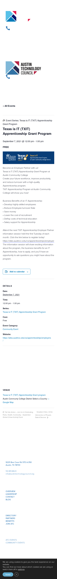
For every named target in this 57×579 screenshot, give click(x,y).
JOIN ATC (10, 523)
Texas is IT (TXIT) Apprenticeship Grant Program (24, 311)
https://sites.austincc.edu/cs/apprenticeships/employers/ (29, 240)
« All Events (9, 105)
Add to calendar (17, 271)
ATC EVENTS (11, 540)
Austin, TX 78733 (13, 465)
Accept (8, 574)
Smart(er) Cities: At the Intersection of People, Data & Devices (44, 414)
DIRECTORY (11, 515)
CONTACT (10, 496)
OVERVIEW (10, 491)
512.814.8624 (11, 471)
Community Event (10, 329)
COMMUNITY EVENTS (15, 542)
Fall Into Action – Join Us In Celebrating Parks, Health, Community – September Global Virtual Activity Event (18, 414)
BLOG (8, 499)
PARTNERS (10, 518)
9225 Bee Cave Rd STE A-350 (19, 462)
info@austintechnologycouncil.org (20, 473)
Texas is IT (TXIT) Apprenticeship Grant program (24, 395)
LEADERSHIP (11, 494)
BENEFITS (10, 521)
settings (21, 569)
